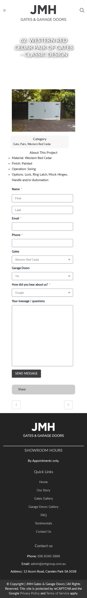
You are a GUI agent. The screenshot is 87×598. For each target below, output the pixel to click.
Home (43, 482)
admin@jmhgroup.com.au (48, 564)
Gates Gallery (43, 498)
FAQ (44, 515)
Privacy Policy (30, 593)
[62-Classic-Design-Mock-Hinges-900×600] (43, 112)
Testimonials (43, 523)
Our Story (43, 490)
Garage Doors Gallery (43, 507)
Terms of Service (57, 593)
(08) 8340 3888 (49, 556)
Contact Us (43, 531)
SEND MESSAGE (26, 373)
